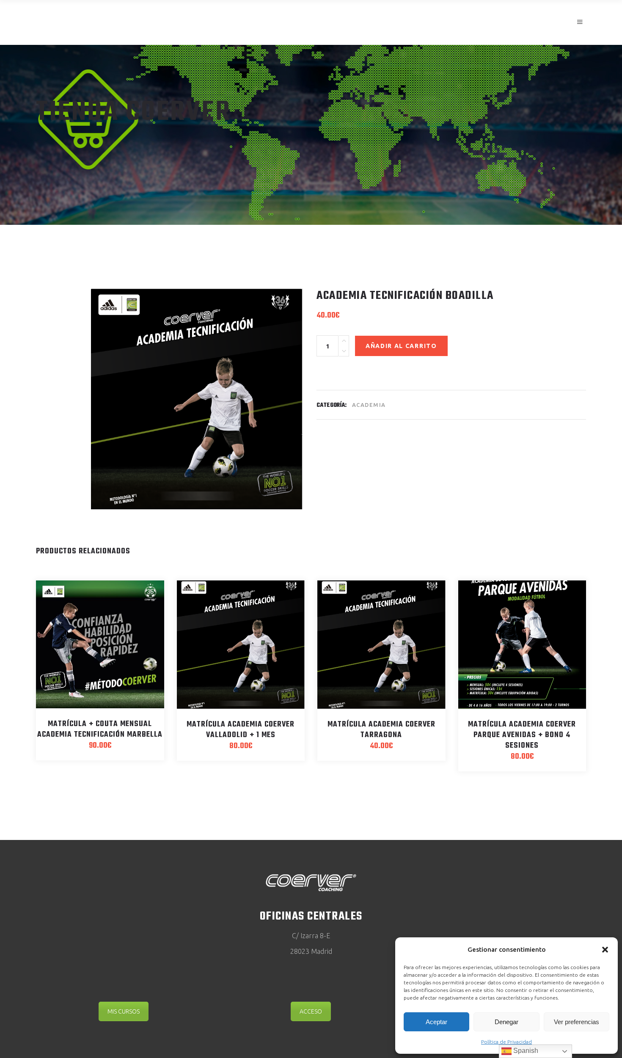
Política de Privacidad (506, 1041)
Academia (368, 405)
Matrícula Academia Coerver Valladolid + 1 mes (240, 729)
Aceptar (436, 1021)
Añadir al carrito (401, 346)
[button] (605, 949)
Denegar (506, 1021)
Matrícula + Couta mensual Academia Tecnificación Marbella (99, 729)
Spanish (525, 1050)
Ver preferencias (576, 1021)
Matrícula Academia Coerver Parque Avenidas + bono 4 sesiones (522, 735)
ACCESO (311, 1011)
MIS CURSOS (123, 1011)
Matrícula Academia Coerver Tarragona (381, 729)
